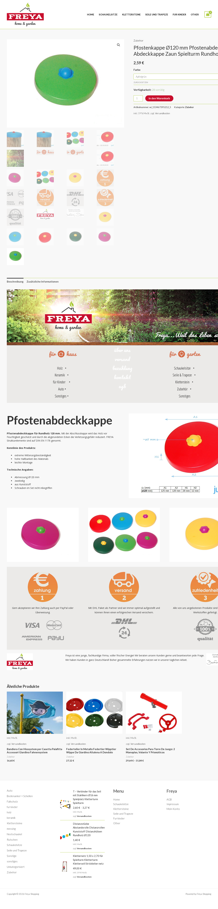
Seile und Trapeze (156, 14)
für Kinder (59, 381)
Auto (61, 388)
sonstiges (12, 861)
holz (9, 812)
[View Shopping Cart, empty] (207, 14)
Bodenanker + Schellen (20, 796)
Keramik (60, 374)
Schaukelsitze (108, 14)
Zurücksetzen (141, 82)
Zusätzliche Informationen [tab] (43, 281)
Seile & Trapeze (182, 374)
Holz (60, 368)
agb (122, 386)
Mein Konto (173, 808)
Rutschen (12, 839)
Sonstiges (60, 395)
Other (195, 14)
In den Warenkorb (159, 98)
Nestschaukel (14, 834)
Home (90, 14)
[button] (118, 45)
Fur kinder (179, 14)
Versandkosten (162, 113)
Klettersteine (131, 14)
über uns (122, 350)
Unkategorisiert (16, 866)
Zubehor (138, 40)
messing (11, 828)
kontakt (122, 377)
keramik (11, 817)
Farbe (137, 69)
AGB (169, 799)
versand (122, 359)
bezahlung (122, 368)
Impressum (173, 804)
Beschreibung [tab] (15, 281)
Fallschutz (12, 801)
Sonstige (12, 855)
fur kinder (12, 806)
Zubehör (182, 388)
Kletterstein (182, 381)
